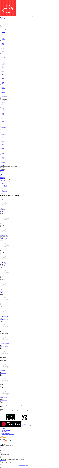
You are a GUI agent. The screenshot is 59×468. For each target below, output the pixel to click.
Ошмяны (3, 75)
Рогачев (3, 83)
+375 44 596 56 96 (23, 424)
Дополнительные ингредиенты (6, 192)
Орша (2, 74)
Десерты (3, 190)
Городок (3, 44)
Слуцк (3, 87)
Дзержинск (3, 47)
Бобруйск (3, 33)
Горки (3, 43)
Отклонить (23, 465)
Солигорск (3, 89)
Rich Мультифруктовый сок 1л (4, 343)
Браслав (3, 105)
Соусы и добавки (4, 191)
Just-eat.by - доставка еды (3, 17)
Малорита (3, 63)
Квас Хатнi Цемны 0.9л (3, 397)
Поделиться (2, 458)
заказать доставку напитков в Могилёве (16, 179)
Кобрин (3, 128)
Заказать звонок (2, 18)
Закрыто (6, 96)
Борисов (3, 34)
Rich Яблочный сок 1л (3, 370)
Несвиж (3, 70)
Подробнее (26, 465)
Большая (5, 184)
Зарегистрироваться (3, 460)
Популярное (3, 183)
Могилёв (3, 66)
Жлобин (3, 51)
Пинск (3, 78)
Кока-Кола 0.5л (2, 208)
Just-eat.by (22, 420)
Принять (20, 465)
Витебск (3, 38)
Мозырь (3, 67)
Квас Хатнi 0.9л (2, 383)
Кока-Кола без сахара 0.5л (3, 235)
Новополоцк (3, 71)
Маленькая (5, 186)
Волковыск (3, 39)
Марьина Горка (4, 64)
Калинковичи (4, 57)
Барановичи (3, 32)
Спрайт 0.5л (2, 289)
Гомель (3, 42)
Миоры (3, 65)
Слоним (3, 86)
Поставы (3, 79)
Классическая (5, 185)
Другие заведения (2, 180)
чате (3, 25)
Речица (3, 82)
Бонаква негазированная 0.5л (4, 316)
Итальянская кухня (4, 193)
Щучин (3, 95)
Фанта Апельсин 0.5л (3, 262)
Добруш (3, 48)
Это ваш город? (2, 96)
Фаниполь (3, 92)
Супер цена (5, 187)
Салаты (3, 188)
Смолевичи (3, 88)
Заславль (3, 54)
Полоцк (3, 149)
